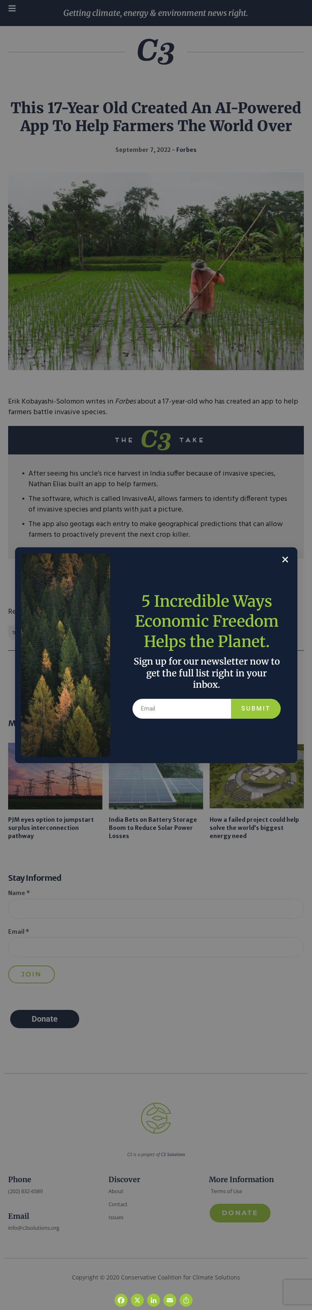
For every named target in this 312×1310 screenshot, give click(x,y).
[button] (285, 559)
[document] (156, 655)
